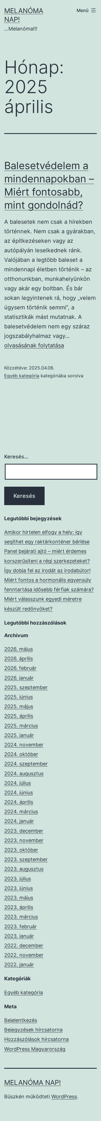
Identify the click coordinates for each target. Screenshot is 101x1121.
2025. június (18, 697)
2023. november (23, 840)
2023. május (18, 898)
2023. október (21, 850)
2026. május (18, 649)
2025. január (19, 735)
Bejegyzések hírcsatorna (33, 1030)
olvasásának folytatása (34, 345)
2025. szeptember (26, 687)
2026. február (20, 668)
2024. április (18, 802)
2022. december (23, 945)
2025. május (18, 706)
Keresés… (16, 457)
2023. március (21, 917)
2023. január (19, 936)
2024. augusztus (23, 773)
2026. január (19, 678)
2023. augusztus (23, 869)
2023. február (20, 926)
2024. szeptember (26, 764)
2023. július (17, 879)
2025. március (21, 726)
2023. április (18, 907)
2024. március (21, 811)
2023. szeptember (26, 859)
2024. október (21, 754)
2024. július (17, 783)
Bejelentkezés (20, 1020)
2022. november (23, 955)
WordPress (64, 1096)
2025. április (18, 716)
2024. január (19, 821)
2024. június (18, 792)
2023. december (23, 831)
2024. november (23, 745)
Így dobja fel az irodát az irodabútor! (47, 570)
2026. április (18, 658)
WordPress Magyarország (34, 1049)
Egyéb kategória (21, 375)
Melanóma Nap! (32, 1082)
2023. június (18, 888)
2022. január (19, 964)
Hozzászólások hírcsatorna (36, 1039)
